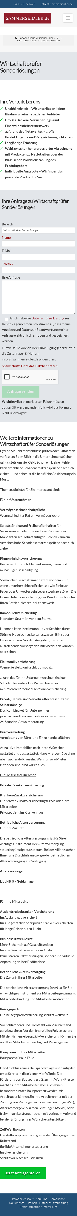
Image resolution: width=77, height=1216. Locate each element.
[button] (68, 18)
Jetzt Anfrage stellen (23, 1173)
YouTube (41, 1199)
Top (73, 1211)
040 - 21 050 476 (24, 4)
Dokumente (16, 1203)
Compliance (57, 1199)
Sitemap (32, 1203)
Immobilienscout (23, 1199)
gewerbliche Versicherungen (37, 38)
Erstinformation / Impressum (38, 1207)
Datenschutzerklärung (47, 318)
